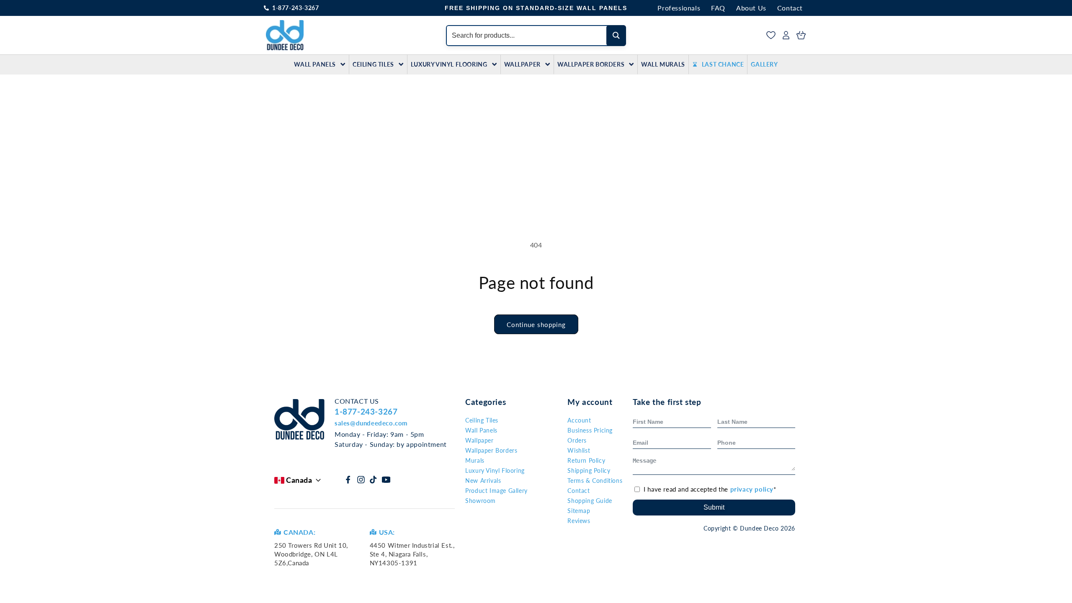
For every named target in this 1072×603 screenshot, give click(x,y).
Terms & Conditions (594, 480)
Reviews (578, 520)
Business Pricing (590, 430)
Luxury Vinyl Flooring (449, 64)
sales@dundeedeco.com (371, 423)
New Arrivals (483, 480)
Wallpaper (522, 64)
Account (579, 420)
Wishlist (578, 450)
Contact (790, 8)
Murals (474, 460)
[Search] (616, 35)
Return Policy (586, 460)
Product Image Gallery (496, 490)
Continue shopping (536, 324)
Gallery (764, 64)
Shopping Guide (589, 500)
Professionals (678, 8)
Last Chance (723, 64)
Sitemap (578, 510)
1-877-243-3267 (295, 7)
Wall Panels (315, 64)
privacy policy (751, 489)
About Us (751, 8)
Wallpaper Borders (590, 64)
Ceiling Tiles (373, 64)
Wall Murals (663, 64)
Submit (714, 507)
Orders (577, 440)
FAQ (718, 8)
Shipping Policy (588, 470)
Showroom (480, 500)
